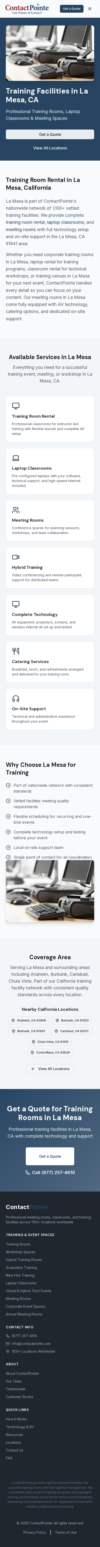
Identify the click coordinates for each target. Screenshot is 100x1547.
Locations (13, 1442)
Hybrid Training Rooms (24, 1260)
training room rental (25, 222)
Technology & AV (20, 1427)
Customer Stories (19, 1397)
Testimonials (15, 1389)
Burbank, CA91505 (31, 1031)
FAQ (9, 1458)
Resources (14, 1435)
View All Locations (50, 148)
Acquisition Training (21, 1267)
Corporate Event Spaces (25, 1306)
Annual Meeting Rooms (24, 1314)
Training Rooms (18, 1244)
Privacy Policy (35, 1532)
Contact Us (14, 1450)
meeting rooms (21, 229)
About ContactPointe (22, 1373)
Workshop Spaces (20, 1252)
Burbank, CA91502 (75, 1020)
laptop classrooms (65, 222)
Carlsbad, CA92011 (74, 1031)
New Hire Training (20, 1275)
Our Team (14, 1381)
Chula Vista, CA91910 (52, 1042)
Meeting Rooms (18, 1298)
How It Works (16, 1419)
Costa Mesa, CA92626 (53, 1052)
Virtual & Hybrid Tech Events (28, 1291)
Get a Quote (71, 8)
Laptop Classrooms (21, 1283)
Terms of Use (66, 1532)
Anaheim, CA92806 (31, 1020)
